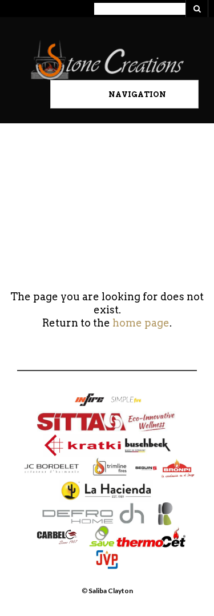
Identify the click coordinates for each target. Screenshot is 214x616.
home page (140, 323)
